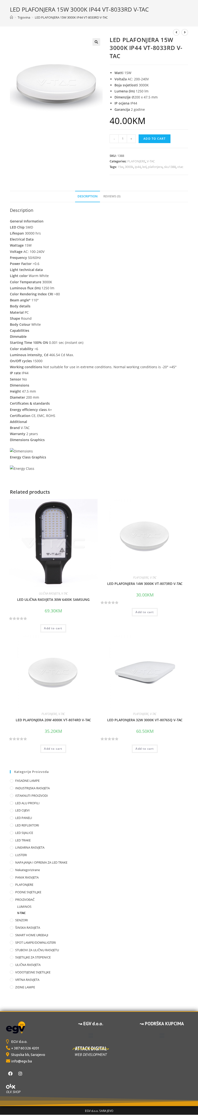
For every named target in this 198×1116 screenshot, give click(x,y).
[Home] (11, 17)
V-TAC (151, 161)
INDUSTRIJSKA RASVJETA (32, 788)
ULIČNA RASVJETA (49, 593)
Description (88, 196)
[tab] (87, 196)
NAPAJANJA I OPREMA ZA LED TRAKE (41, 862)
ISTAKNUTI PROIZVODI (31, 795)
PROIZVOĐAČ (25, 899)
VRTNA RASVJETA (27, 979)
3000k (129, 167)
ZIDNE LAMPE (25, 987)
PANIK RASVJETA (27, 877)
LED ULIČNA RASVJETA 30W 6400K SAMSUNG (53, 599)
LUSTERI (21, 855)
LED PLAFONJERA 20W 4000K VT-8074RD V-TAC (53, 720)
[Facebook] (10, 1073)
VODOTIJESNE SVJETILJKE (32, 972)
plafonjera (155, 167)
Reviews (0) (111, 196)
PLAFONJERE (136, 161)
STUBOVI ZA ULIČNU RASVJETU (37, 950)
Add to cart (154, 139)
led (144, 167)
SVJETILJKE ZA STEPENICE (33, 957)
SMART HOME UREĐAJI (31, 935)
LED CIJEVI (22, 810)
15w (120, 167)
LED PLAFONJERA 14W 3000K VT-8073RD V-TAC (145, 583)
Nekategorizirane (27, 870)
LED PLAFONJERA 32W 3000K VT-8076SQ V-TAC (145, 720)
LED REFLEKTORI (27, 825)
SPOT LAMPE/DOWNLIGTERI (35, 942)
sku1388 (170, 167)
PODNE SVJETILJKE (28, 892)
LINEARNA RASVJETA (29, 847)
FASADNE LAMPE (27, 780)
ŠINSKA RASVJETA (27, 927)
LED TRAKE (23, 840)
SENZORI (21, 920)
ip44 (138, 167)
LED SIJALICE (24, 833)
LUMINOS (24, 906)
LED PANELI (23, 818)
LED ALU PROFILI (27, 803)
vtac (180, 167)
